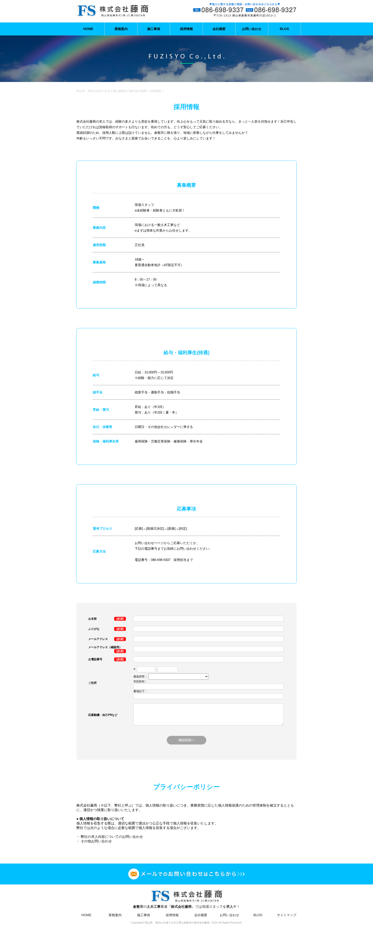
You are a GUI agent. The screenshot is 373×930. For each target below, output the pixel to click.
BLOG (284, 29)
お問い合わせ (251, 29)
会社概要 (219, 29)
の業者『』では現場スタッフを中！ (186, 906)
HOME (88, 29)
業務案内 (121, 29)
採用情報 (186, 29)
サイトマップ (286, 915)
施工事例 (153, 29)
